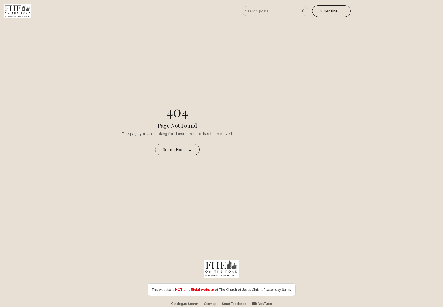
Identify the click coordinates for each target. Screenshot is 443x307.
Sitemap (210, 304)
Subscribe (329, 11)
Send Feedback (234, 304)
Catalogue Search (185, 304)
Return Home (174, 149)
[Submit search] (303, 11)
